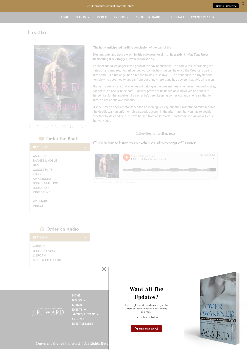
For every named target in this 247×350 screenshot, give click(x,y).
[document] (123, 175)
